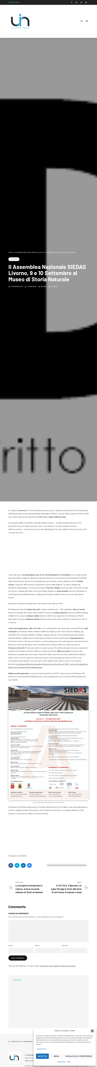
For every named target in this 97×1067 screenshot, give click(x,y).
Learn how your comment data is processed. (58, 966)
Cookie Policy (61, 1062)
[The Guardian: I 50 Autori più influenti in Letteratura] (54, 990)
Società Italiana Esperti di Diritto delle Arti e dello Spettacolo (67, 865)
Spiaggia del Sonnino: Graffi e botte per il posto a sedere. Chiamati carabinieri (35, 1004)
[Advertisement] (48, 553)
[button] (92, 1031)
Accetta (42, 1056)
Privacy (69, 1062)
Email (37, 945)
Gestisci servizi (41, 1049)
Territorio (14, 259)
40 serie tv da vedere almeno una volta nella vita (34, 990)
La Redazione (31, 286)
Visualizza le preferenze (78, 1056)
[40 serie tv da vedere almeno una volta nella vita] (17, 992)
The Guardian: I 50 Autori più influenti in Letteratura (72, 990)
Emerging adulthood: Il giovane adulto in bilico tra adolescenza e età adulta (71, 1003)
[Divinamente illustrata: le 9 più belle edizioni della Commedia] (17, 1018)
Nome (10, 945)
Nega (56, 1056)
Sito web (65, 945)
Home (10, 252)
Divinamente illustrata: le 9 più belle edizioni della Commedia (35, 1017)
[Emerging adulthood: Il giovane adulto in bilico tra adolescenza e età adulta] (54, 1001)
